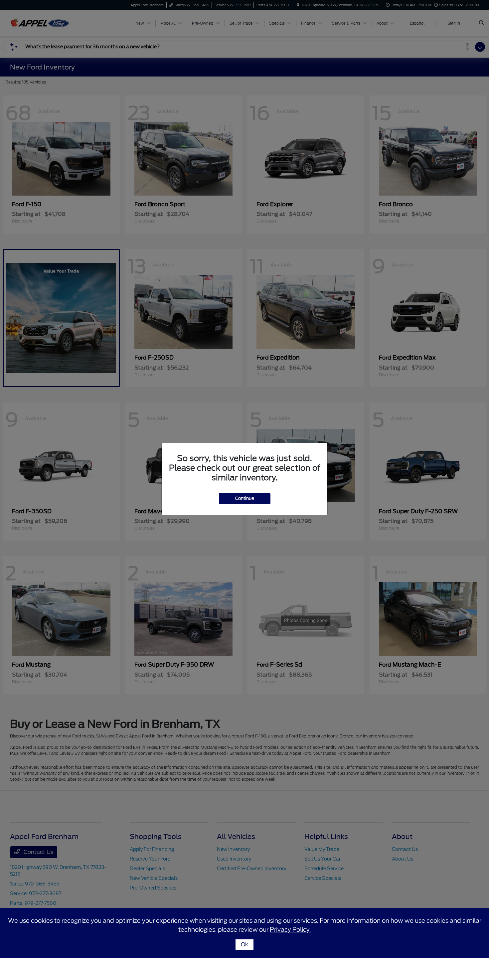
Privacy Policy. (290, 929)
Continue (244, 498)
